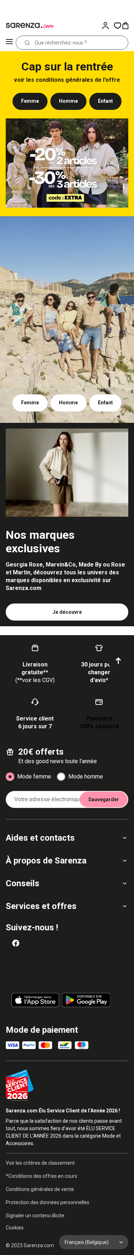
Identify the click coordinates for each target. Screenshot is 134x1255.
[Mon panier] (127, 25)
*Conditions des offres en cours (41, 1176)
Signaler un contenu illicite (35, 1215)
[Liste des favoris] (117, 25)
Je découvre (67, 612)
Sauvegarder (103, 799)
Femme (30, 101)
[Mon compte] (107, 25)
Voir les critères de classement (40, 1163)
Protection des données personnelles (47, 1202)
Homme (68, 101)
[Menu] (9, 42)
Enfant (105, 101)
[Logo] (28, 25)
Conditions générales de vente (40, 1189)
